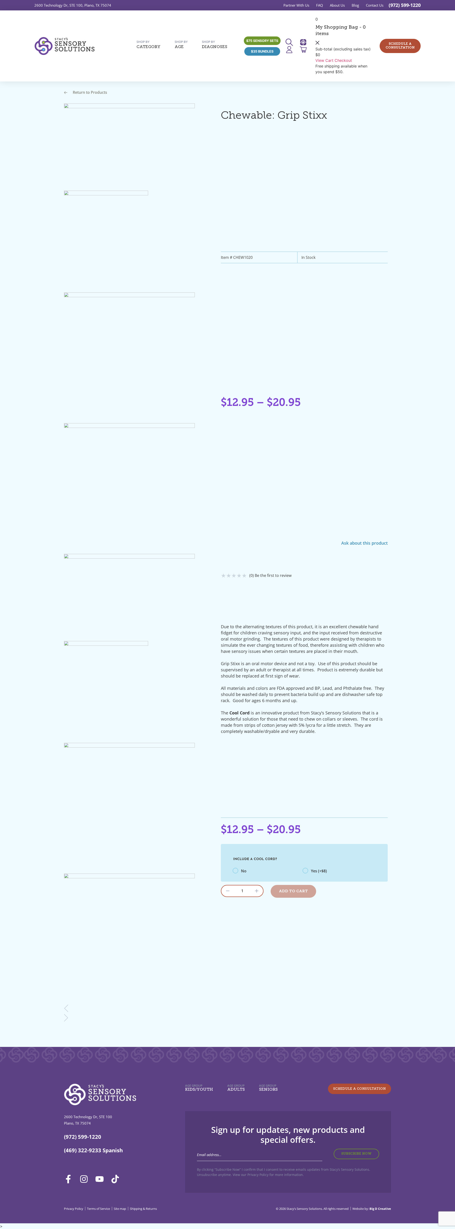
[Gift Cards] (305, 42)
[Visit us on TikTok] (117, 1179)
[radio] (268, 871)
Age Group (199, 1088)
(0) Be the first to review (270, 575)
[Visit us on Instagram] (85, 1179)
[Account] (291, 49)
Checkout (343, 60)
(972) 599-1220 (405, 5)
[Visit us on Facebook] (70, 1179)
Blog (355, 5)
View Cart (324, 60)
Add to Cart (293, 891)
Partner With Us (296, 5)
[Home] (64, 46)
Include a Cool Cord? (255, 859)
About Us (337, 5)
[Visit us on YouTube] (101, 1179)
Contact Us (374, 5)
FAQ (319, 5)
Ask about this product (364, 543)
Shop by (148, 44)
